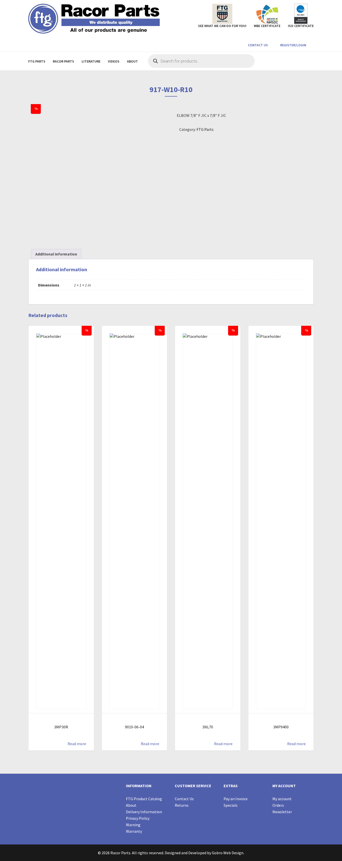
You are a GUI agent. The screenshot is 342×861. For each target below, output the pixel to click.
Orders (278, 805)
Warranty (134, 831)
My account (282, 798)
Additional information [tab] (56, 253)
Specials (231, 805)
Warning (133, 824)
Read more (77, 743)
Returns (182, 805)
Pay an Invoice (236, 798)
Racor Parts (63, 61)
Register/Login (292, 45)
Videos (113, 61)
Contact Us (257, 45)
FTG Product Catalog (144, 798)
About (132, 61)
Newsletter (282, 811)
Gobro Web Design (227, 852)
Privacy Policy (137, 818)
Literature (91, 61)
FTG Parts (36, 61)
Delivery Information (144, 811)
